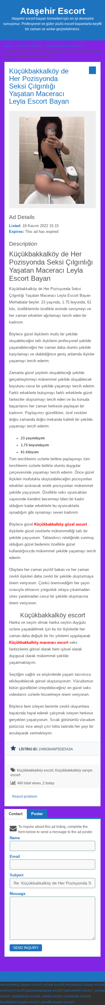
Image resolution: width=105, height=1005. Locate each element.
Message (17, 893)
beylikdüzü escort (26, 996)
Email (15, 856)
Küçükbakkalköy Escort (63, 46)
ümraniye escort (77, 996)
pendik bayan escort (57, 1002)
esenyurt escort (12, 990)
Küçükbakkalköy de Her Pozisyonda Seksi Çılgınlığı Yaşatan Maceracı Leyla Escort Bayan (39, 86)
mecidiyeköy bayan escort (20, 985)
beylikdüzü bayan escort (85, 985)
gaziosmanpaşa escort (44, 990)
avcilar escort (53, 985)
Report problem (24, 796)
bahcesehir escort (78, 990)
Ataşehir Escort (52, 11)
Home (9, 46)
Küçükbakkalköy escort (35, 770)
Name (15, 838)
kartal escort (52, 996)
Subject (16, 875)
